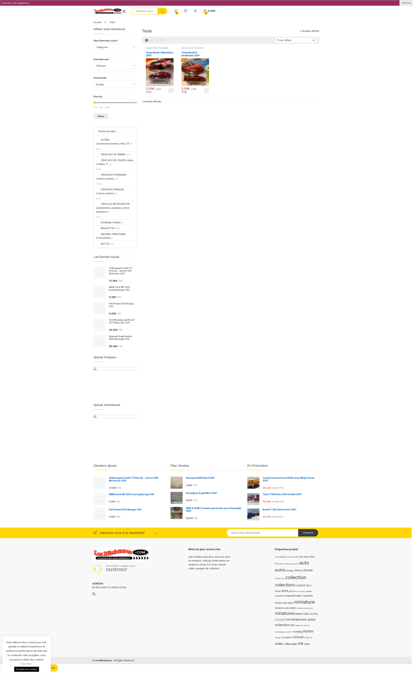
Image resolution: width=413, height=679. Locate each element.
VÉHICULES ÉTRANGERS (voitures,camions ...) (157, 49)
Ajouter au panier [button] (170, 90)
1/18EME (282, 557)
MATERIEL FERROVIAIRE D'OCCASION (111, 236)
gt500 (291, 591)
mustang (297, 631)
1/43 (296, 557)
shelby (307, 638)
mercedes (287, 602)
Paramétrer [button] (27, 663)
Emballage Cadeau (112, 222)
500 (277, 563)
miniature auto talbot (285, 608)
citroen (307, 570)
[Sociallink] (93, 594)
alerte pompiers (292, 564)
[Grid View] (146, 40)
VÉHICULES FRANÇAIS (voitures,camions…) (110, 191)
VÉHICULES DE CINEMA (116, 154)
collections (285, 584)
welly (307, 644)
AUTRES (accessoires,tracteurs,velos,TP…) (114, 141)
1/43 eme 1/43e (307, 556)
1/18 (276, 557)
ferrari (278, 591)
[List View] (157, 40)
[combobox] (115, 47)
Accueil (97, 22)
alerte (281, 564)
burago (289, 570)
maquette (279, 596)
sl (311, 637)
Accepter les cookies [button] (26, 669)
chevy (298, 570)
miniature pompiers (305, 608)
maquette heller (293, 595)
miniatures (285, 613)
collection (295, 577)
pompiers (287, 637)
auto (304, 563)
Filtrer (100, 116)
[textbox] (115, 47)
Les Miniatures (103, 660)
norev (308, 631)
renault (298, 637)
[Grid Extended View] (152, 40)
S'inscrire (308, 532)
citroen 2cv (280, 578)
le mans (301, 591)
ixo (296, 591)
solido (279, 644)
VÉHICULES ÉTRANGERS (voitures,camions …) (111, 176)
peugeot (278, 637)
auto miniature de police (201, 556)
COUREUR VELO (303, 585)
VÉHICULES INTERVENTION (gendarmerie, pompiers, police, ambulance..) (113, 208)
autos (280, 569)
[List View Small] (162, 40)
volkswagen (290, 643)
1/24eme (290, 557)
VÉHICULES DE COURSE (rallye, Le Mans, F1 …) (115, 162)
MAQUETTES (110, 228)
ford (285, 591)
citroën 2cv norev (208, 564)
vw (300, 643)
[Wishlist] (185, 10)
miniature (304, 602)
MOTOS (107, 243)
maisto (309, 591)
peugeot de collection (207, 568)
